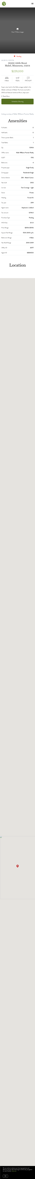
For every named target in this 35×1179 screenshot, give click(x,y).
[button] (17, 866)
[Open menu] (32, 3)
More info (14, 1171)
